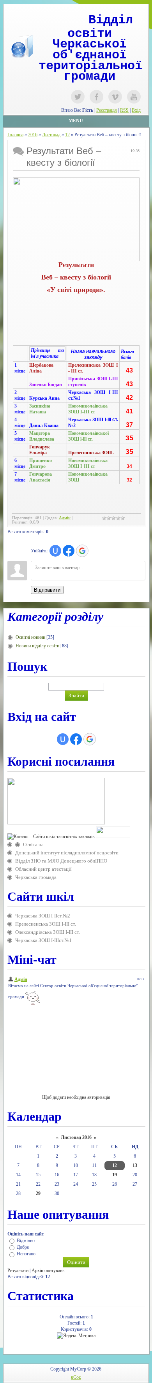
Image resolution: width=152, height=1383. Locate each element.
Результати (17, 1270)
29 (38, 1193)
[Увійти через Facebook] (68, 551)
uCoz (76, 1377)
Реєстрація (106, 110)
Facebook (96, 97)
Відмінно (26, 1240)
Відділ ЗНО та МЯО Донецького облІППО (61, 861)
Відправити (47, 590)
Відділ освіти (100, 27)
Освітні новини (30, 637)
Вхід (136, 110)
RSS (124, 110)
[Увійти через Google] (82, 551)
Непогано (26, 1254)
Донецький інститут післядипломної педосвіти (66, 853)
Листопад (51, 134)
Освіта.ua (33, 844)
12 (67, 134)
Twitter (78, 97)
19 (114, 1174)
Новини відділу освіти (37, 645)
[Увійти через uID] (55, 551)
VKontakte (115, 97)
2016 (32, 134)
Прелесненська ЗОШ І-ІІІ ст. (45, 924)
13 (135, 1165)
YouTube (134, 97)
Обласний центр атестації (43, 869)
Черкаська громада (36, 877)
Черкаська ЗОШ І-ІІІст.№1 (43, 940)
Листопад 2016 (76, 1137)
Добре (23, 1247)
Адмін (65, 518)
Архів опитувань (48, 1270)
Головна (15, 134)
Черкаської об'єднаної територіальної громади (90, 60)
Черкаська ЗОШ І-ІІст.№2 (42, 916)
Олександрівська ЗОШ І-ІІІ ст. (47, 932)
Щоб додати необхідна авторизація (76, 1097)
